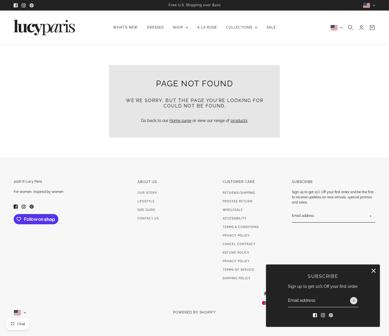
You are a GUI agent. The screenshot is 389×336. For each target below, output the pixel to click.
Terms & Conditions (241, 227)
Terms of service (238, 269)
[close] (373, 271)
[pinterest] (31, 5)
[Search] (350, 28)
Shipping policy (237, 278)
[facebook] (15, 5)
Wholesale (233, 209)
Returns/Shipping (239, 192)
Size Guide (146, 209)
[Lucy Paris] (44, 27)
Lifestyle (146, 201)
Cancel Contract (239, 244)
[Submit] (353, 300)
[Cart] (372, 28)
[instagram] (23, 5)
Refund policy (236, 252)
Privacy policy (236, 261)
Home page (180, 120)
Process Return (238, 201)
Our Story (147, 192)
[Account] (361, 28)
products (239, 120)
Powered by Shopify (194, 312)
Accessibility (235, 218)
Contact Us (148, 218)
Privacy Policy (236, 235)
